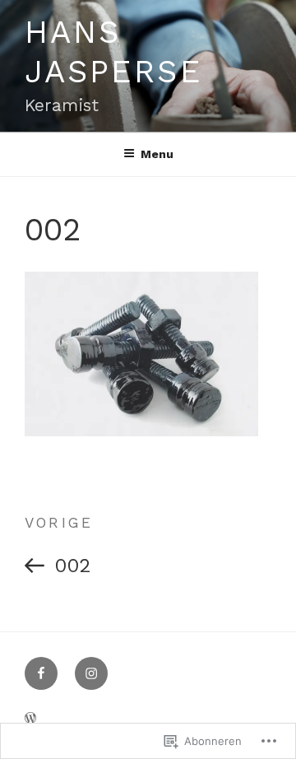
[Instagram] (91, 673)
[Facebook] (41, 673)
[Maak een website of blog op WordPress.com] (30, 718)
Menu (157, 154)
